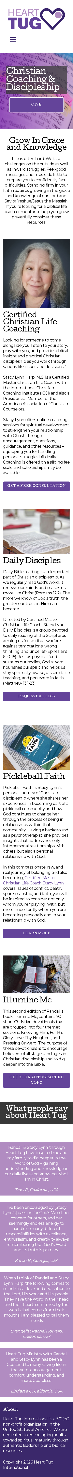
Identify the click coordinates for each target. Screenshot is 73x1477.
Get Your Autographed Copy (37, 1080)
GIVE (36, 105)
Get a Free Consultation (36, 486)
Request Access (36, 696)
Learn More (37, 933)
